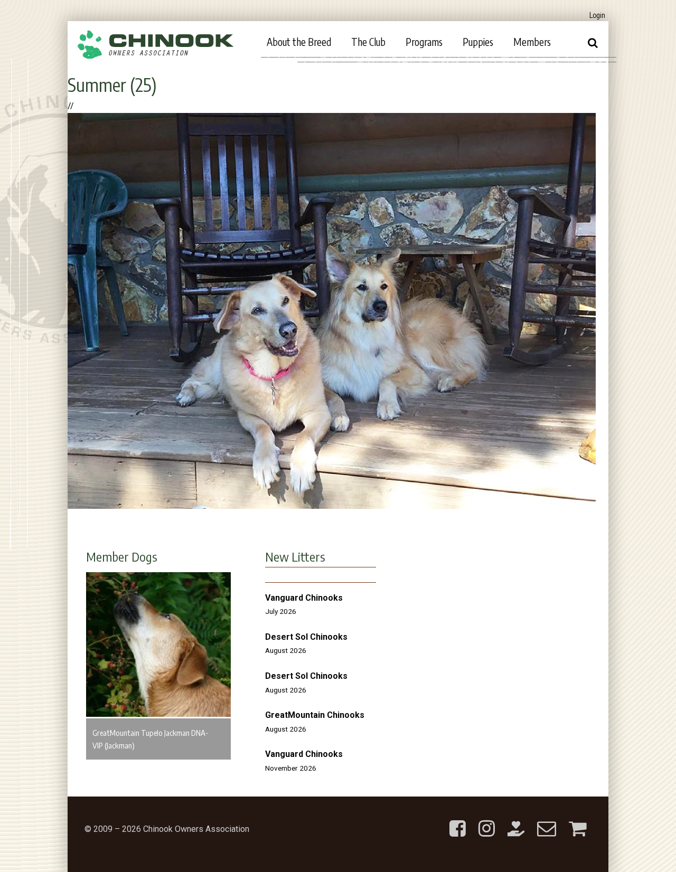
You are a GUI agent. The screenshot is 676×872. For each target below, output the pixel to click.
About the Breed (299, 41)
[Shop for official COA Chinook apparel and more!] (578, 820)
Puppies (478, 41)
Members (532, 41)
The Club (368, 41)
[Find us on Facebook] (457, 820)
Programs (424, 41)
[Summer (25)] (332, 506)
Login (597, 15)
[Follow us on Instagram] (486, 820)
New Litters (295, 556)
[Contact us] (546, 820)
